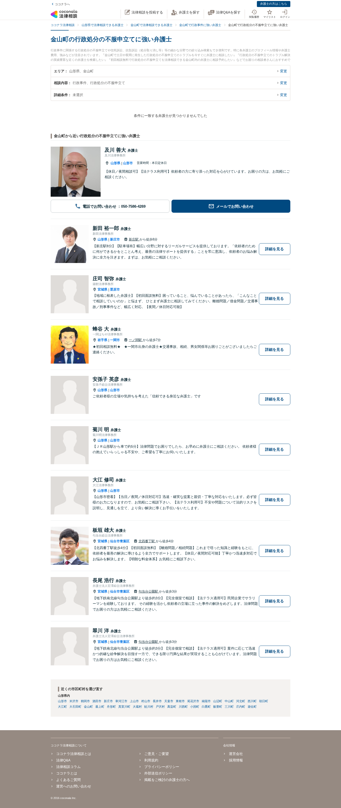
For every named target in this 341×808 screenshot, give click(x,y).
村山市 (145, 701)
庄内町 (240, 706)
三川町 (229, 706)
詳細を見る (274, 249)
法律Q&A (63, 760)
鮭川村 (148, 706)
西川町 (252, 701)
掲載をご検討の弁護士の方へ (167, 780)
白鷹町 (206, 706)
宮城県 (102, 289)
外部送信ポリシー (158, 773)
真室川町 (124, 706)
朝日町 (263, 701)
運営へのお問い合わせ (73, 786)
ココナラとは (66, 773)
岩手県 (102, 340)
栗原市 (115, 289)
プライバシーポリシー (161, 767)
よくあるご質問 (68, 780)
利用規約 (151, 760)
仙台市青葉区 (120, 541)
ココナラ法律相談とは (73, 754)
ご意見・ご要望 (156, 754)
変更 (283, 71)
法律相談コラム (68, 767)
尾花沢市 (193, 701)
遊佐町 (252, 706)
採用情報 (236, 760)
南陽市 (206, 701)
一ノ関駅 (136, 340)
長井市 (157, 701)
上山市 (134, 701)
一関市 (115, 340)
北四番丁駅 (147, 541)
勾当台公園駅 (149, 591)
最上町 (99, 706)
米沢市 (73, 701)
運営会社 (236, 754)
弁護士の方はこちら (273, 4)
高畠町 (171, 706)
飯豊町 (217, 706)
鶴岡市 (85, 701)
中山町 (229, 701)
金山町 (88, 706)
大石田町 (75, 706)
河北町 (240, 701)
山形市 (128, 163)
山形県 (115, 163)
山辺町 (217, 701)
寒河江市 (121, 701)
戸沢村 (160, 706)
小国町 (194, 706)
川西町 (183, 706)
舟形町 (111, 706)
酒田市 (96, 701)
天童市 (168, 701)
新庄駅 (134, 239)
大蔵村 (137, 706)
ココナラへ (62, 4)
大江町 (62, 706)
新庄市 (115, 239)
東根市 (180, 701)
